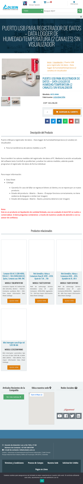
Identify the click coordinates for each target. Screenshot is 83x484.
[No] (80, 478)
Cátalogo (10, 182)
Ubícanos (74, 4)
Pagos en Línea (41, 469)
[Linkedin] (79, 416)
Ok (42, 481)
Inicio (49, 62)
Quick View (14, 301)
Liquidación (58, 62)
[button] (81, 17)
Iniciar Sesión (34, 5)
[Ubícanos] (74, 2)
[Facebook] (66, 416)
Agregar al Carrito (68, 112)
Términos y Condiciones (14, 462)
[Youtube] (60, 416)
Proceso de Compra (35, 462)
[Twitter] (72, 416)
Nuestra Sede (53, 462)
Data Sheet (10, 180)
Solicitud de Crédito (70, 462)
